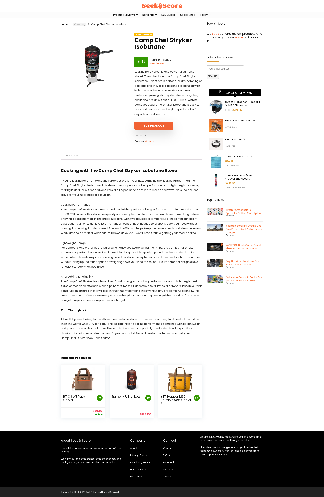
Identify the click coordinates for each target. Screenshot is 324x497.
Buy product (153, 125)
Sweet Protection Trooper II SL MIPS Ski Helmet (242, 103)
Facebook (168, 462)
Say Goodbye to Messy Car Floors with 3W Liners (242, 262)
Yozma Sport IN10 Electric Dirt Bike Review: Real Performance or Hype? (244, 229)
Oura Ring (230, 145)
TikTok (166, 455)
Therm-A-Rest (232, 165)
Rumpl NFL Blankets (126, 396)
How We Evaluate (140, 469)
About (133, 448)
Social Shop (187, 15)
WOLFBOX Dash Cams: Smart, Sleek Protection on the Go (244, 246)
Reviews (230, 215)
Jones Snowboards (234, 187)
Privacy (134, 455)
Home (64, 24)
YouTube (168, 469)
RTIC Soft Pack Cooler (74, 398)
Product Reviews (124, 15)
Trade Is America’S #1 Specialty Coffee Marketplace (244, 211)
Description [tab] (71, 155)
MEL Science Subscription (240, 120)
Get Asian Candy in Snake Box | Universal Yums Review (244, 278)
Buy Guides (168, 15)
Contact (168, 448)
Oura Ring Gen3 (235, 139)
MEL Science (231, 127)
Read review (157, 63)
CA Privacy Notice (140, 462)
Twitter (167, 476)
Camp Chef (140, 135)
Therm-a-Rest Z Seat (238, 156)
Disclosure (136, 476)
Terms (143, 455)
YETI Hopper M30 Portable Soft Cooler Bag (176, 399)
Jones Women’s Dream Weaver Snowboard (239, 176)
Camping (79, 24)
